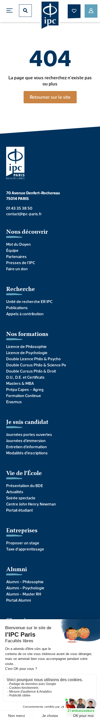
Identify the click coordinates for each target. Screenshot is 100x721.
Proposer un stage (22, 542)
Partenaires (16, 256)
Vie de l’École (24, 474)
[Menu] (11, 10)
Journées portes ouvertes (29, 434)
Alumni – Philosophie (25, 581)
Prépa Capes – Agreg (25, 389)
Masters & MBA (20, 383)
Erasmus (14, 401)
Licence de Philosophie (26, 346)
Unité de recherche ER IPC (29, 301)
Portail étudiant (19, 510)
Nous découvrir (27, 232)
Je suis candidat (27, 422)
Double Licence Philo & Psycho (33, 358)
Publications (17, 307)
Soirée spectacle (20, 497)
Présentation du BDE (24, 485)
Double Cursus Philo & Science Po (36, 365)
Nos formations (27, 335)
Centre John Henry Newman (31, 504)
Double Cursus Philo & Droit (31, 371)
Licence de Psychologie (26, 352)
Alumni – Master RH (23, 594)
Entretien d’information (26, 446)
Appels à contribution (25, 313)
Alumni (16, 570)
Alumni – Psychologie (25, 587)
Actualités (14, 491)
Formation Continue (23, 395)
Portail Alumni (18, 600)
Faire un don (17, 268)
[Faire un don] (74, 11)
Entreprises (21, 531)
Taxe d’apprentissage (25, 549)
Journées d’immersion (26, 440)
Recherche (20, 290)
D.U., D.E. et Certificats (25, 377)
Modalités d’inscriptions (27, 452)
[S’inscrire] (91, 11)
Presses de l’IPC (20, 262)
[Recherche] (25, 10)
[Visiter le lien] (50, 15)
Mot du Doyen (18, 244)
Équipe (12, 250)
